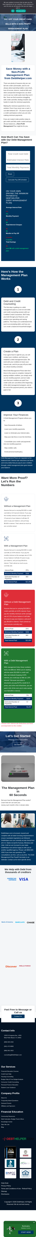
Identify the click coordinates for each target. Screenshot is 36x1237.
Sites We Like (5, 1124)
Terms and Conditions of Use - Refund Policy (16, 1188)
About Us (4, 1098)
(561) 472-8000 (9, 1046)
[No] (34, 7)
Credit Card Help (6, 1074)
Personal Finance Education (9, 1085)
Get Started (18, 744)
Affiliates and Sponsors (8, 1106)
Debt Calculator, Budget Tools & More (12, 1119)
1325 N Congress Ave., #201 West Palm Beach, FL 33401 (13, 1036)
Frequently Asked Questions (9, 1100)
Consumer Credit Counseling (10, 1082)
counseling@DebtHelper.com (13, 1055)
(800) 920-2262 (9, 1042)
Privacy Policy (6, 1186)
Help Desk (4, 1183)
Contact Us (18, 1016)
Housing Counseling (7, 1076)
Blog (2, 1127)
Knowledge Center (6, 1121)
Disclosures (5, 1194)
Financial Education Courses (10, 1071)
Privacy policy (21, 11)
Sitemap (4, 1191)
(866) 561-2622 (9, 1050)
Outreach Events (6, 1103)
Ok (13, 11)
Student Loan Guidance (8, 1087)
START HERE (26, 1232)
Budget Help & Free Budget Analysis (12, 1079)
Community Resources (8, 1116)
